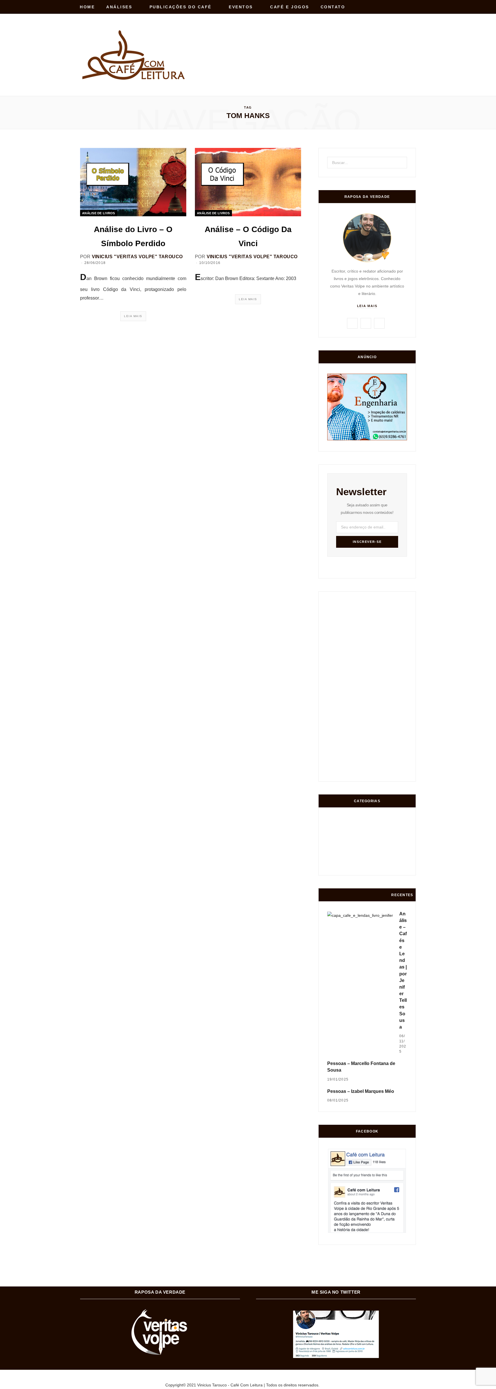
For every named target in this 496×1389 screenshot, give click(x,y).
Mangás (399, 844)
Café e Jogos (289, 7)
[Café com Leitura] (134, 55)
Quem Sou (378, 866)
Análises (119, 7)
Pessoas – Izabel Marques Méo (360, 1091)
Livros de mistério (335, 844)
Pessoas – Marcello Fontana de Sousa (361, 1066)
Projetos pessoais (356, 866)
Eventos (241, 7)
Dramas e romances (356, 844)
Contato (333, 7)
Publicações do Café (181, 7)
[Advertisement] (311, 42)
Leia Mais (133, 316)
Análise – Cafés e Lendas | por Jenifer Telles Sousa (403, 970)
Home (87, 7)
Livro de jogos (399, 865)
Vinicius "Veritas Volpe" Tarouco (137, 256)
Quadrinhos (378, 844)
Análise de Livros (98, 213)
